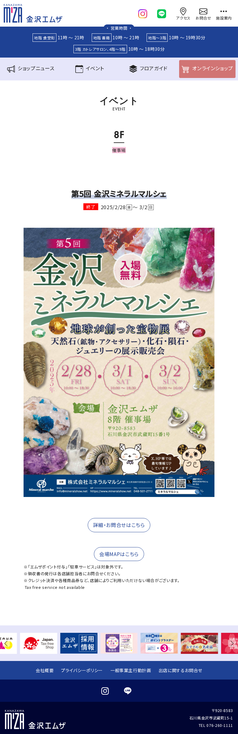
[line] (161, 12)
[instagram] (142, 12)
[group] (38, 643)
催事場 (119, 150)
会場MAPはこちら (119, 554)
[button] (7, 643)
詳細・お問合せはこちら (119, 525)
